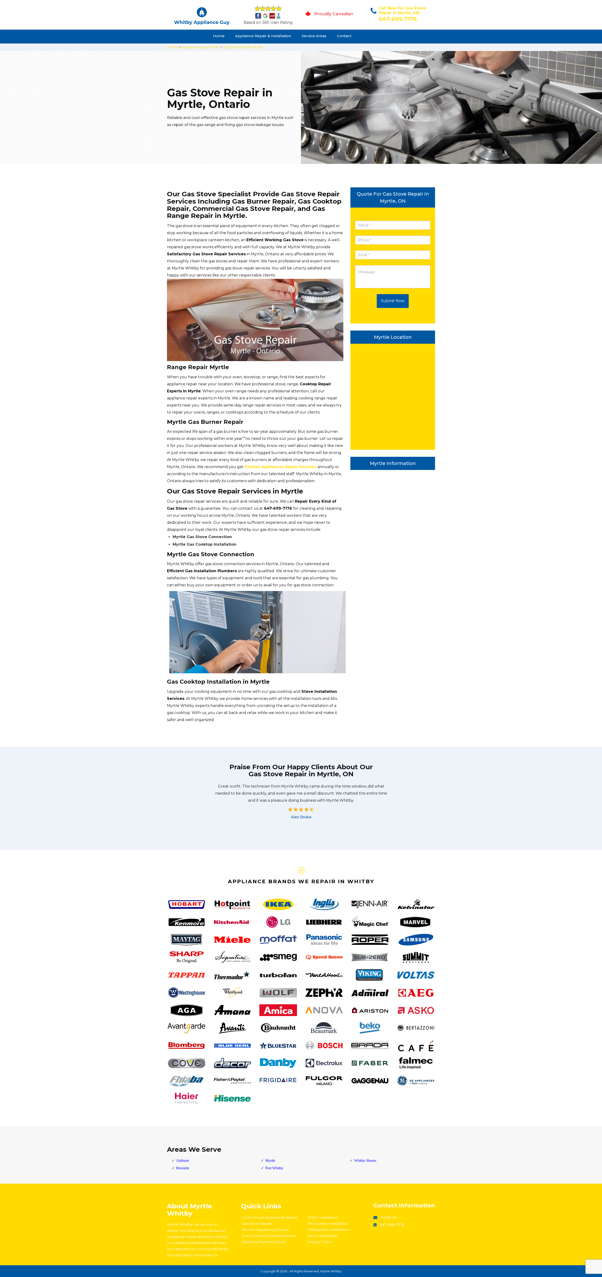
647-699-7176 (398, 19)
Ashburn (182, 1161)
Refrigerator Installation (328, 1229)
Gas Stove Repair (257, 1223)
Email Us (388, 1217)
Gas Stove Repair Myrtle (243, 47)
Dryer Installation (323, 1217)
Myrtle (270, 1161)
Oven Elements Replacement (268, 1236)
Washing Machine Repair (264, 1242)
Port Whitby (274, 1168)
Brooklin (182, 1168)
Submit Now (392, 301)
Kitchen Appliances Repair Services (281, 467)
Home (219, 36)
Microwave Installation (328, 1223)
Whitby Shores (365, 1161)
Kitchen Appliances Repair (265, 1229)
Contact (344, 36)
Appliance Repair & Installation (263, 36)
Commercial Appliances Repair (269, 1217)
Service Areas (314, 36)
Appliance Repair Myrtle (199, 47)
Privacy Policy (320, 1242)
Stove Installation (323, 1236)
